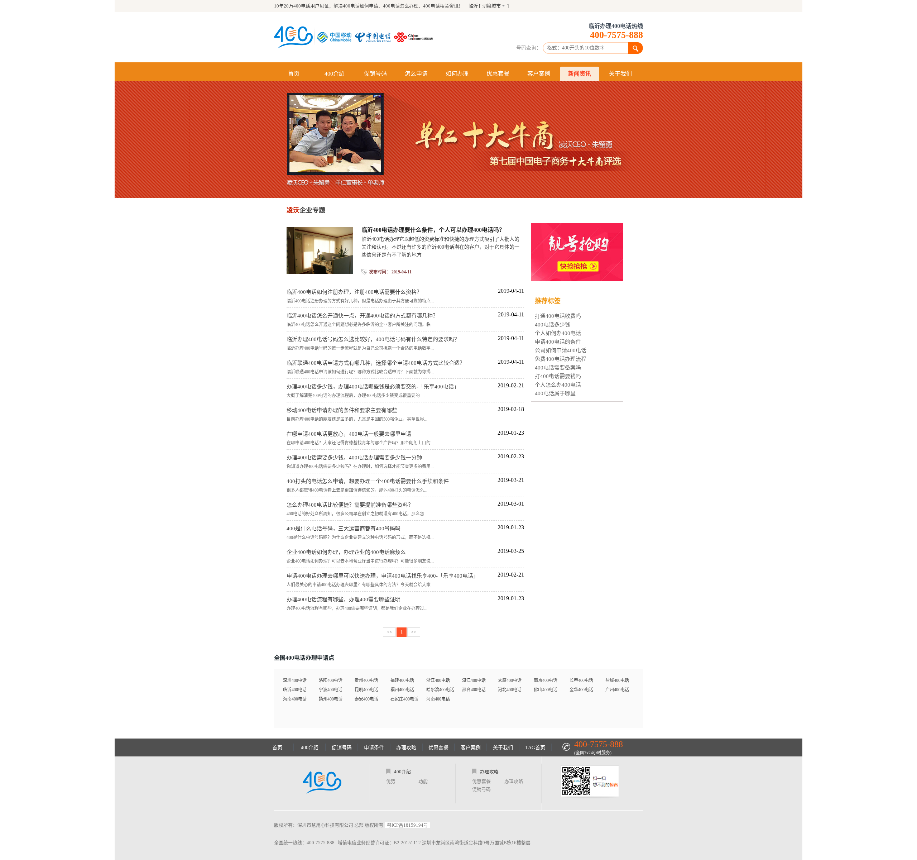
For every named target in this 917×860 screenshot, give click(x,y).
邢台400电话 (474, 689)
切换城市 (491, 6)
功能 (423, 781)
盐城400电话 (617, 680)
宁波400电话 (330, 689)
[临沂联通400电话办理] (415, 37)
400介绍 (335, 74)
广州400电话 (617, 689)
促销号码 (375, 74)
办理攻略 (406, 747)
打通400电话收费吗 (558, 316)
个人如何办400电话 (558, 333)
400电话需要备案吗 (558, 368)
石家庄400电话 (404, 699)
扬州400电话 (330, 699)
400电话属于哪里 (555, 393)
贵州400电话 (366, 680)
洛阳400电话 (330, 680)
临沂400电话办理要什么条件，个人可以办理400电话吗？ (433, 230)
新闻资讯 (579, 74)
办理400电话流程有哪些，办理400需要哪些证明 (343, 599)
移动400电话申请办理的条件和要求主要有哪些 (342, 410)
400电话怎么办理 (400, 6)
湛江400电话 (474, 680)
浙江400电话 (438, 680)
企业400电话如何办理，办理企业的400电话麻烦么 (346, 552)
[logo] (322, 783)
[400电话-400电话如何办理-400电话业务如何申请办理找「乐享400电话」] (293, 37)
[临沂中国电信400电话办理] (374, 37)
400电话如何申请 (360, 6)
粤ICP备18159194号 (407, 825)
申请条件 (374, 747)
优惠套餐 (497, 74)
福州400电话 (402, 689)
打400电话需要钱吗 (558, 376)
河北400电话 (510, 689)
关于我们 (620, 74)
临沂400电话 (295, 689)
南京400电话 (545, 680)
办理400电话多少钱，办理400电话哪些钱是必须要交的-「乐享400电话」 (373, 387)
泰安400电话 (366, 699)
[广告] (578, 279)
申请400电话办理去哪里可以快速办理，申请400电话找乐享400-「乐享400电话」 (383, 576)
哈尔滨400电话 (440, 689)
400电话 (431, 6)
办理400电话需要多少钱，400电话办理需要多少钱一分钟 (354, 457)
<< (389, 632)
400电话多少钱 (552, 325)
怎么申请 (416, 74)
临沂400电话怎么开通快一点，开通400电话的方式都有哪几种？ (362, 316)
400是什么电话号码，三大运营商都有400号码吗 (343, 528)
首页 (293, 74)
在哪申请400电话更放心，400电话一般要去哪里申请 (349, 434)
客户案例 (538, 74)
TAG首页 (535, 747)
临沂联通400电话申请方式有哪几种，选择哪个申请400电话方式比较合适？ (376, 363)
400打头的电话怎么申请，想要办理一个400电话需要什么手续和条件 (368, 481)
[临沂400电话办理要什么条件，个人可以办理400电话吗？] (320, 272)
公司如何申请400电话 (560, 350)
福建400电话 (402, 680)
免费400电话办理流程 (560, 359)
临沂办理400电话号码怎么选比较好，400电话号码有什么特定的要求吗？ (373, 339)
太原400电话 (510, 680)
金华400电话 (581, 689)
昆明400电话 (366, 689)
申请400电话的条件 (558, 342)
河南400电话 (438, 699)
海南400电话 (295, 699)
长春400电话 (581, 680)
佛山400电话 (545, 689)
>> (413, 632)
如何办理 (457, 74)
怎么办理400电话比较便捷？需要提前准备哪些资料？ (350, 505)
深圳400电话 (295, 680)
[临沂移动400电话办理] (336, 37)
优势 (390, 781)
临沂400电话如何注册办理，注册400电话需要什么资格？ (354, 292)
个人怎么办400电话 (558, 385)
